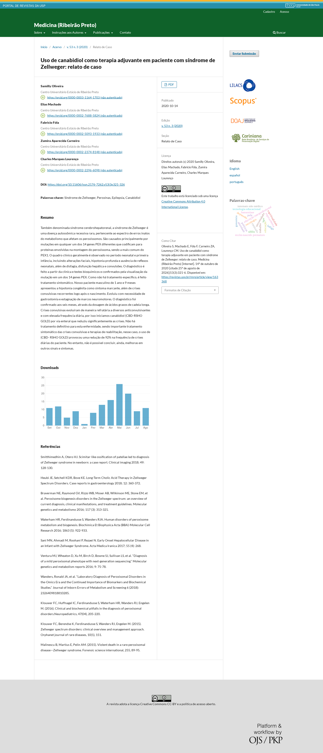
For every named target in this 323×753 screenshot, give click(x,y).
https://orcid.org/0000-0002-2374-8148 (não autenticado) (84, 152)
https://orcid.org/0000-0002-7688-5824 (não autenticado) (84, 115)
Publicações (101, 32)
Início (44, 47)
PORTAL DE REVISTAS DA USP (24, 5)
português (236, 182)
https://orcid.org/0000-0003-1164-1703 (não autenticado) (84, 97)
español (235, 175)
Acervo (57, 47)
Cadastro (269, 11)
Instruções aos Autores (68, 32)
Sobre (38, 32)
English (235, 168)
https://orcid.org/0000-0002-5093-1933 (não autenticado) (84, 134)
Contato (125, 32)
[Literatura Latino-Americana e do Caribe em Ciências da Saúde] (243, 91)
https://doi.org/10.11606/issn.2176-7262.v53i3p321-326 (86, 184)
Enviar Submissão (244, 53)
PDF (171, 84)
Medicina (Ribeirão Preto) (65, 25)
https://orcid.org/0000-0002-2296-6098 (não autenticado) (84, 170)
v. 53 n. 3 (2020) (77, 47)
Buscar (281, 32)
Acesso (284, 11)
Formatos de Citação (178, 290)
